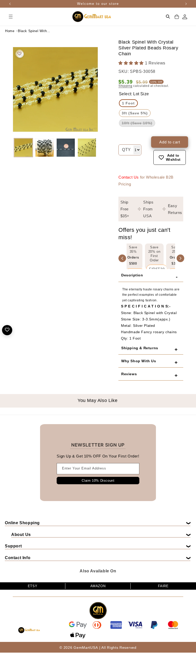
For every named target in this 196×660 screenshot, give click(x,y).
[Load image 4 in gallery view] (87, 147)
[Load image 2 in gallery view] (44, 147)
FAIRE (163, 586)
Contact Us (128, 177)
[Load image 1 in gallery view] (23, 147)
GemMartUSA (86, 647)
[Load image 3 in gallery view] (65, 147)
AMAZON (98, 586)
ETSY (32, 586)
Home (9, 31)
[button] (10, 16)
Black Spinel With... (30, 31)
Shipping (125, 86)
